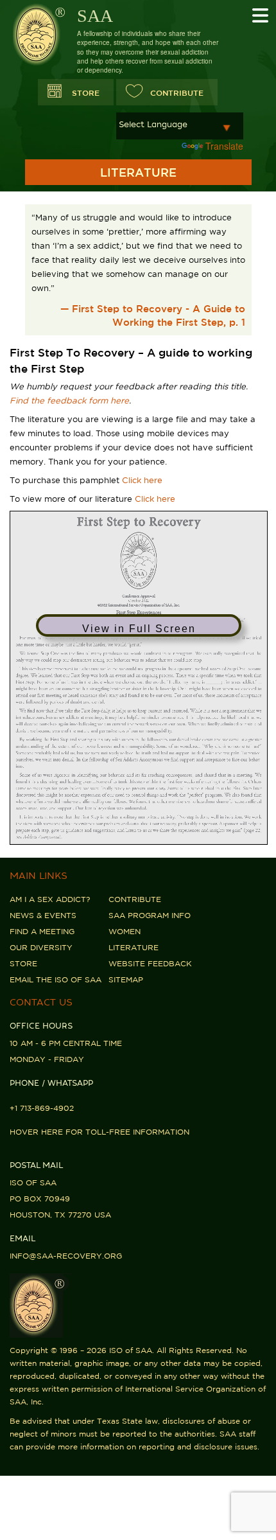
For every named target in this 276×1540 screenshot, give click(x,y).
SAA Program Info (149, 915)
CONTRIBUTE (176, 92)
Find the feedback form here (69, 400)
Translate (224, 145)
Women (124, 931)
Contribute (134, 899)
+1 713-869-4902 (42, 1108)
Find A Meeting (42, 931)
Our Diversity (41, 947)
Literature (133, 947)
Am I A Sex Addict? (50, 899)
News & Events (43, 915)
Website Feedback (150, 963)
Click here (142, 480)
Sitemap (125, 979)
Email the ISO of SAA (55, 979)
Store (85, 92)
